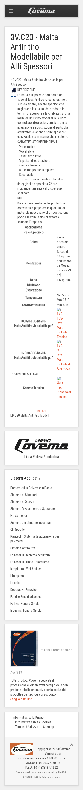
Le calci (15, 583)
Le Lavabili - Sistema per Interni (30, 555)
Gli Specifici (17, 529)
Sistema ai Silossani (23, 495)
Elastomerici (18, 515)
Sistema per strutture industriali (30, 522)
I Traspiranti (17, 576)
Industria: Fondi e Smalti (26, 610)
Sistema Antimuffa (22, 548)
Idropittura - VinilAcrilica (26, 569)
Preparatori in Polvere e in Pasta (31, 488)
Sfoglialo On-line (21, 699)
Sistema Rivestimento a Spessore (32, 509)
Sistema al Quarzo (22, 502)
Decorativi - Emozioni (24, 590)
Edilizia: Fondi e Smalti (24, 603)
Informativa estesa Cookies (33, 722)
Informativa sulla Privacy (29, 717)
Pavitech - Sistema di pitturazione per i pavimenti (35, 539)
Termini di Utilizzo (26, 727)
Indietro (42, 411)
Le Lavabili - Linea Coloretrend (29, 562)
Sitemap (48, 727)
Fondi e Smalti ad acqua (26, 597)
